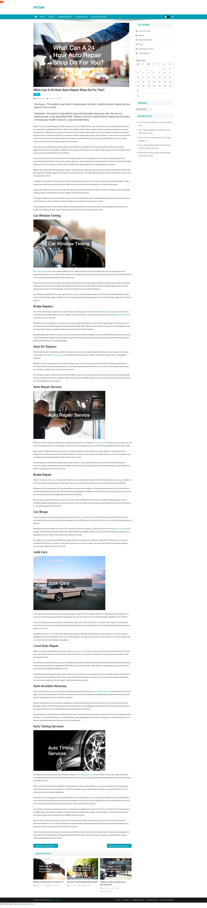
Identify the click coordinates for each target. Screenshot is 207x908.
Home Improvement (98, 17)
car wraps (122, 529)
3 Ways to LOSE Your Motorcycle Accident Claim (113, 883)
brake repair (51, 480)
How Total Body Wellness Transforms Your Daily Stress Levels (154, 131)
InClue (38, 7)
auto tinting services (84, 775)
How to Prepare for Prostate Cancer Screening (120, 846)
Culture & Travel (81, 17)
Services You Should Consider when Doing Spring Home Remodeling (47, 846)
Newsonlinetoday (55, 98)
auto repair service (99, 443)
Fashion (51, 17)
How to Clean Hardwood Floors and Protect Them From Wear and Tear (154, 146)
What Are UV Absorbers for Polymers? (48, 882)
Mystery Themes (55, 900)
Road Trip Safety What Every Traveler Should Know (155, 123)
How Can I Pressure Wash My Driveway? (82, 882)
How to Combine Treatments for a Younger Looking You (154, 139)
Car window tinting (40, 271)
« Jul (137, 96)
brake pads (107, 312)
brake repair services (122, 315)
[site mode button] (167, 17)
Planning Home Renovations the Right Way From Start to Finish (154, 154)
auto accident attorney (102, 691)
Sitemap (31, 904)
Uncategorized (144, 53)
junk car (47, 634)
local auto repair (80, 651)
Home (42, 17)
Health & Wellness (65, 17)
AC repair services (58, 355)
